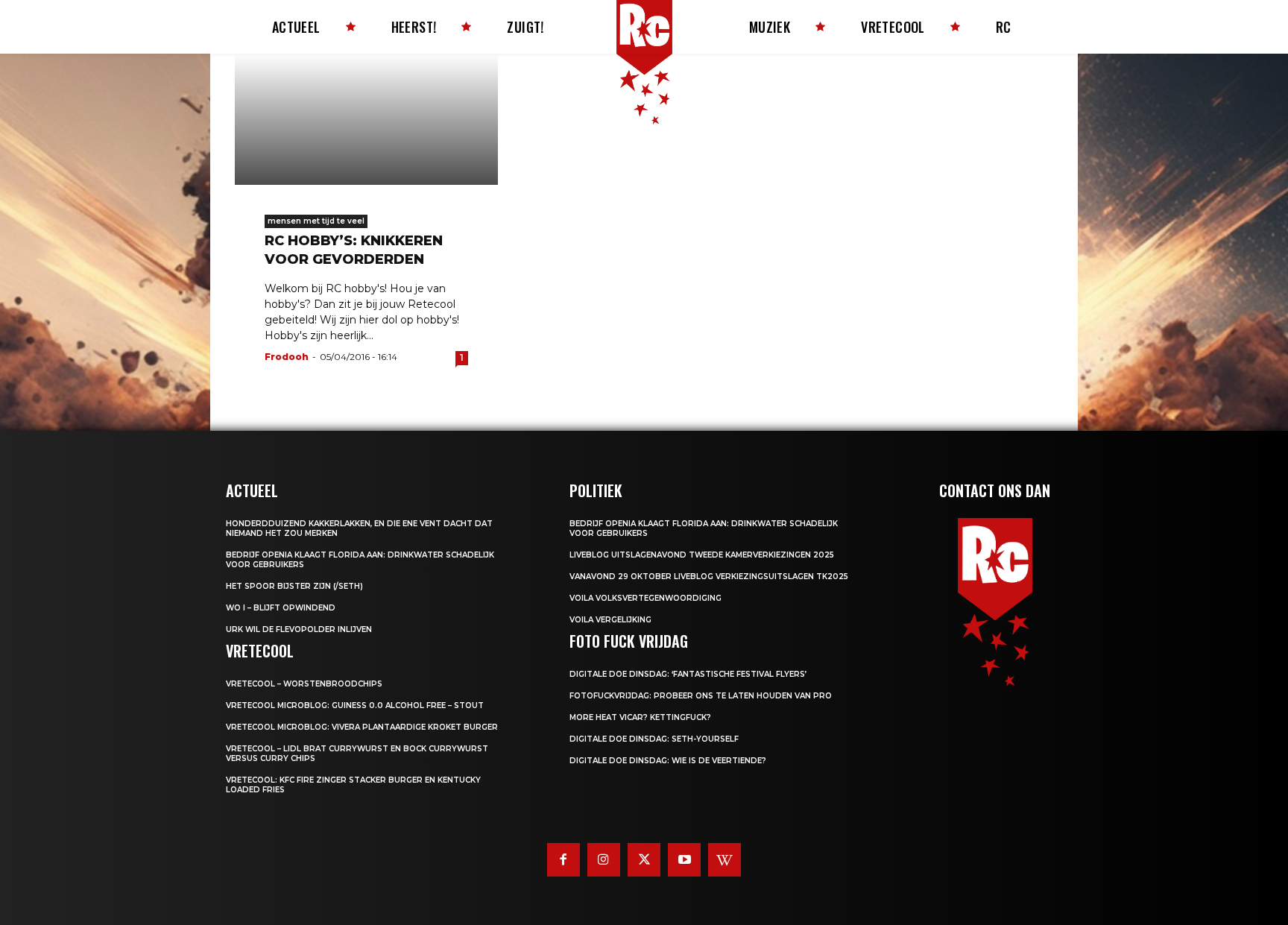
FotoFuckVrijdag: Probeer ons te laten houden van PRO (700, 696)
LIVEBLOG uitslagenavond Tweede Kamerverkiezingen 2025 (701, 555)
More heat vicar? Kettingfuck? (640, 717)
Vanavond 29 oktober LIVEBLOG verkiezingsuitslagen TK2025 (708, 576)
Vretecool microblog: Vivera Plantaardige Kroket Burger (362, 727)
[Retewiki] (724, 859)
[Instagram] (603, 859)
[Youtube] (684, 859)
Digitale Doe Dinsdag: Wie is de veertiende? (667, 760)
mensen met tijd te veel (316, 221)
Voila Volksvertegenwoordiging (645, 598)
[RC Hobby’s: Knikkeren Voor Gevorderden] (366, 119)
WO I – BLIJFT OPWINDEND (280, 608)
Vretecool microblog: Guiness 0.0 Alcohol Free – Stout (355, 705)
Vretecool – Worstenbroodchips (304, 684)
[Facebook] (563, 859)
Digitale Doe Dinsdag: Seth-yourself (654, 739)
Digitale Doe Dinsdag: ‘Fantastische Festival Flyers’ (687, 674)
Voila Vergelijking (610, 620)
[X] (644, 859)
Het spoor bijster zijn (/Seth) (294, 586)
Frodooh (287, 356)
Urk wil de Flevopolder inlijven (299, 629)
